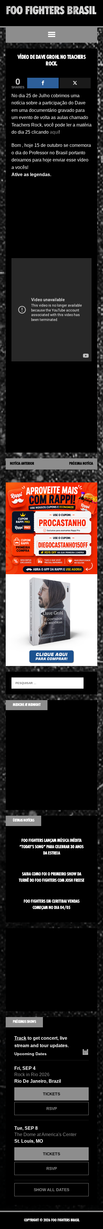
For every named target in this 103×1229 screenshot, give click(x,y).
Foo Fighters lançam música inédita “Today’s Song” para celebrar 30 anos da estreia (51, 847)
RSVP (51, 1108)
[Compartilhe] (43, 83)
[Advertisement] (51, 220)
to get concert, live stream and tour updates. (41, 1042)
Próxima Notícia (81, 463)
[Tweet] (75, 83)
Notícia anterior (22, 463)
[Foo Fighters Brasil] (51, 10)
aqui (54, 132)
